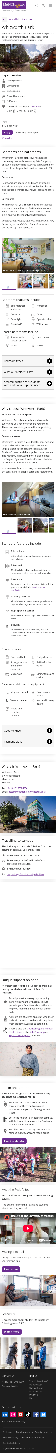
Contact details (10, 1386)
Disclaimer (7, 1432)
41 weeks (7, 138)
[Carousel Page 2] (25, 281)
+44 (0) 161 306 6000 (13, 1381)
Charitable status (10, 1443)
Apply (7, 132)
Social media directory (13, 1421)
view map (35, 106)
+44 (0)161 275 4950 (17, 788)
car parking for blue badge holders (25, 874)
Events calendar (14, 1141)
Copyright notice (42, 1432)
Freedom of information (33, 1437)
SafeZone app (37, 1032)
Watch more (10, 1332)
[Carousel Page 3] (40, 281)
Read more (10, 1270)
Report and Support (19, 1035)
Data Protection (23, 1432)
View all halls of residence (20, 19)
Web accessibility (10, 1437)
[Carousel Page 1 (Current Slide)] (9, 288)
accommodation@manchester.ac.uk (27, 791)
